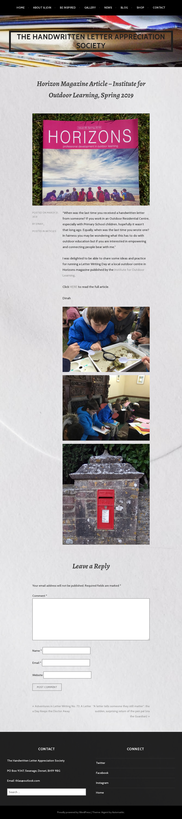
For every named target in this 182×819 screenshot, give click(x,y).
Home (21, 7)
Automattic (118, 812)
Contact (159, 7)
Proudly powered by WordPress (73, 812)
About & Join (42, 7)
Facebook (102, 773)
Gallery (90, 7)
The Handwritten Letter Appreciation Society (91, 41)
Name (37, 650)
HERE (73, 287)
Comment (39, 595)
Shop (140, 7)
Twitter (100, 763)
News (108, 7)
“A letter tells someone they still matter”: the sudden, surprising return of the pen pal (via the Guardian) (121, 711)
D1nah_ (40, 223)
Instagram (102, 783)
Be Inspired (68, 7)
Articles (51, 231)
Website (37, 675)
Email (36, 662)
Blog (124, 7)
